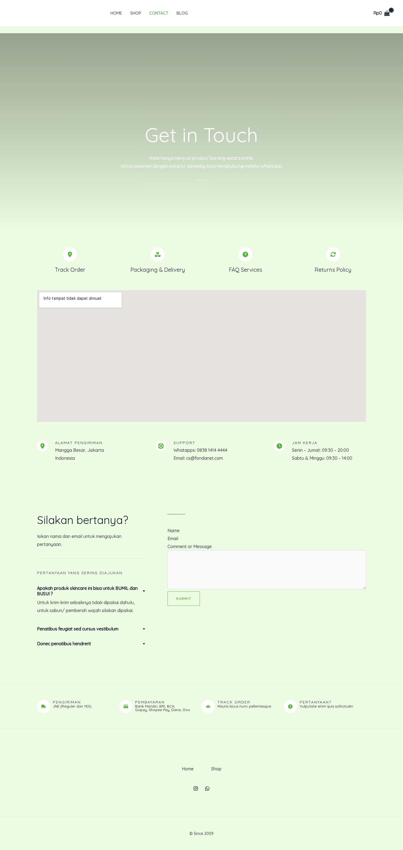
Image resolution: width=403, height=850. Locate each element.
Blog (182, 13)
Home (116, 13)
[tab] (91, 600)
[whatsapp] (207, 788)
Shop (135, 13)
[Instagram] (195, 788)
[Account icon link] (358, 13)
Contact (158, 13)
